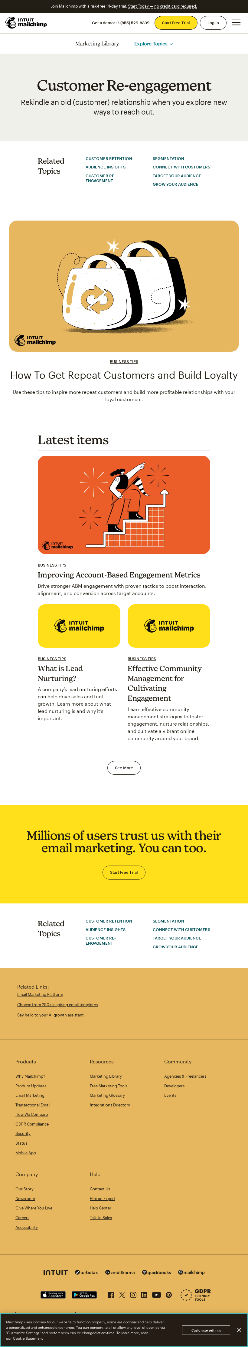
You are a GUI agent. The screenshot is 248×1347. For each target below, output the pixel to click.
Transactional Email (32, 1105)
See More (124, 767)
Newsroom (25, 1198)
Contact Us (100, 1188)
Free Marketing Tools (108, 1085)
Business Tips (124, 361)
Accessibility (26, 1227)
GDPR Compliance (32, 1124)
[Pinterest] (168, 1293)
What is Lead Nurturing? (60, 673)
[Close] (239, 1329)
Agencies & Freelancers (185, 1076)
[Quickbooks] (156, 1273)
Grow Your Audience (175, 184)
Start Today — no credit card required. (162, 6)
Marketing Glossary (107, 1095)
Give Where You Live (33, 1208)
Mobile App (25, 1152)
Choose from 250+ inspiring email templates (57, 1004)
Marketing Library (97, 43)
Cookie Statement (28, 1338)
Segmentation (168, 158)
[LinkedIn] (144, 1293)
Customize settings (206, 1330)
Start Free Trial (176, 22)
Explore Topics (151, 43)
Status (21, 1143)
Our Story (24, 1188)
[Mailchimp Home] (26, 23)
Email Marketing (29, 1095)
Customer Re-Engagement (101, 178)
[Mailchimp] (191, 1273)
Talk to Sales (101, 1217)
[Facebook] (111, 1293)
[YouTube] (156, 1293)
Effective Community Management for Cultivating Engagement (165, 683)
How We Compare (31, 1114)
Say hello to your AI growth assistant (50, 1015)
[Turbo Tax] (86, 1273)
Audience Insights (106, 167)
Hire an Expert (102, 1198)
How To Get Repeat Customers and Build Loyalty (124, 375)
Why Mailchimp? (30, 1076)
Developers (174, 1085)
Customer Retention (109, 158)
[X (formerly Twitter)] (122, 1293)
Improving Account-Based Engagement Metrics (119, 574)
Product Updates (30, 1085)
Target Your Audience (177, 175)
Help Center (100, 1208)
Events (170, 1095)
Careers (22, 1217)
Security (23, 1133)
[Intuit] (56, 1273)
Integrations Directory (110, 1105)
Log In (213, 22)
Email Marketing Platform (40, 994)
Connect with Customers (181, 167)
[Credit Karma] (120, 1273)
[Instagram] (133, 1293)
